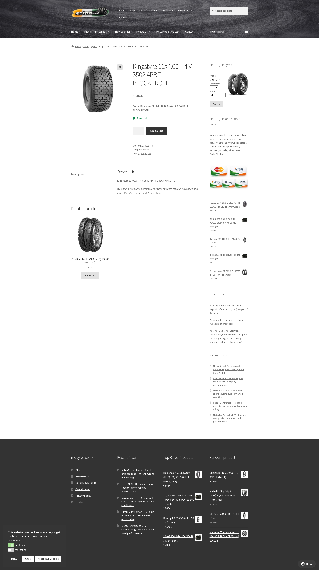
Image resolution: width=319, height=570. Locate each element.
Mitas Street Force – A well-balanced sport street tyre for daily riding (228, 369)
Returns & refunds (85, 482)
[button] (120, 67)
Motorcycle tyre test (167, 31)
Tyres (94, 46)
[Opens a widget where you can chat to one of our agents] (306, 564)
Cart (141, 10)
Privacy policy (185, 10)
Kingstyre (146, 153)
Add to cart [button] (90, 275)
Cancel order (82, 489)
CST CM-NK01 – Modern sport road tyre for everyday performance (228, 382)
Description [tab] (77, 174)
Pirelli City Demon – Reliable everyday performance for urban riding (230, 406)
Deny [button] (14, 558)
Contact (123, 17)
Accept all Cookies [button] (48, 558)
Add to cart (156, 130)
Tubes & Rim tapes (94, 31)
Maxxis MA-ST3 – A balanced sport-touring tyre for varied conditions (228, 394)
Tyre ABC (141, 31)
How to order (122, 31)
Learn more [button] (14, 540)
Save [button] (28, 558)
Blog (78, 470)
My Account (168, 10)
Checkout (153, 10)
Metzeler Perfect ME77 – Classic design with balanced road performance (229, 418)
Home (122, 10)
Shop (132, 10)
